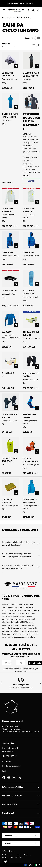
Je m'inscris (35, 663)
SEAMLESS (7, 332)
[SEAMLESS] (10, 319)
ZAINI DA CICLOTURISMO (24, 17)
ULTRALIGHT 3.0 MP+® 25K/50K (30, 501)
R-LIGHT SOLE (8, 373)
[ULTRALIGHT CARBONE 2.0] (10, 60)
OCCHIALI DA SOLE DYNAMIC (31, 333)
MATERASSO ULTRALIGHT (28, 292)
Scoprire (31, 181)
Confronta (29, 38)
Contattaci (6, 761)
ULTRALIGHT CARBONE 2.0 (8, 74)
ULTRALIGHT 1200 (10, 290)
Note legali (18, 857)
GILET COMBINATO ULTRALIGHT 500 (31, 74)
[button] (38, 10)
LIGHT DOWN (7, 252)
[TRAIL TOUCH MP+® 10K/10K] (31, 360)
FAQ (4, 771)
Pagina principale (8, 17)
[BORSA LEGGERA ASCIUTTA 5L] (10, 445)
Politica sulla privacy (24, 855)
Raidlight (11, 851)
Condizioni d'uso (7, 857)
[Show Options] (23, 662)
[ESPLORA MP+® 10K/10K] (31, 402)
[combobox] (20, 662)
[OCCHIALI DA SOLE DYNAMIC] (31, 319)
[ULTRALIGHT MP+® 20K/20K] (10, 402)
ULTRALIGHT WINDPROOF (7, 210)
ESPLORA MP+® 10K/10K (29, 416)
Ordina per (6, 43)
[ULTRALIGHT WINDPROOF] (10, 196)
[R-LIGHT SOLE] (10, 360)
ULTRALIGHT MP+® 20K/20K (10, 415)
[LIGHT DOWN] (10, 240)
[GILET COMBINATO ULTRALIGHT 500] (31, 60)
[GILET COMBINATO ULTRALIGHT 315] (10, 101)
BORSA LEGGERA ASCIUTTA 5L (9, 459)
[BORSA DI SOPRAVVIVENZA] (31, 446)
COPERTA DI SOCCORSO (7, 500)
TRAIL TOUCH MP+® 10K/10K (31, 374)
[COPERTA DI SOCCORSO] (10, 487)
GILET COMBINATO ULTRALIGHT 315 (10, 115)
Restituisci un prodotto (11, 766)
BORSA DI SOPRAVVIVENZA (30, 459)
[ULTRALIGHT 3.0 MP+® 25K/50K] (31, 487)
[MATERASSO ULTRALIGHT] (31, 278)
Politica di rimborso (8, 855)
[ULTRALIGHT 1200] (10, 278)
